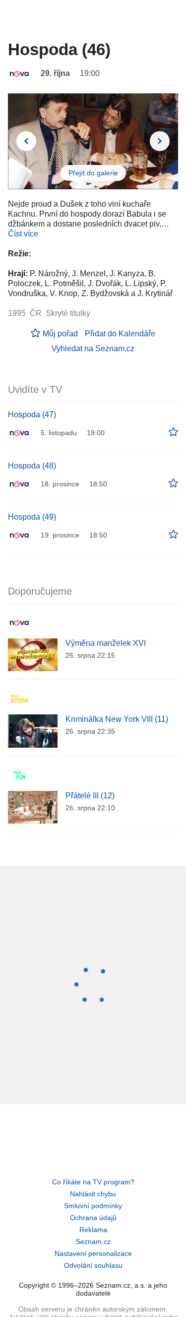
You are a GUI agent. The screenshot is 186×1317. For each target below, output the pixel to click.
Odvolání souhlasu (93, 1265)
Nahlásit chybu (93, 1194)
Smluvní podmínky (93, 1206)
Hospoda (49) (32, 517)
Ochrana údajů (93, 1218)
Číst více (23, 234)
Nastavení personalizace (93, 1253)
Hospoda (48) (32, 466)
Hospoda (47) (32, 414)
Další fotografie (160, 141)
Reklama (93, 1230)
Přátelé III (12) (90, 795)
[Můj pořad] (173, 432)
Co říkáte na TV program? (93, 1182)
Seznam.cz (93, 1241)
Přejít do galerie (93, 173)
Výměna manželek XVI (105, 643)
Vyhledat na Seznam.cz (93, 348)
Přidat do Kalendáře (120, 333)
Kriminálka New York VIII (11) (116, 719)
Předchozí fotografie (26, 141)
